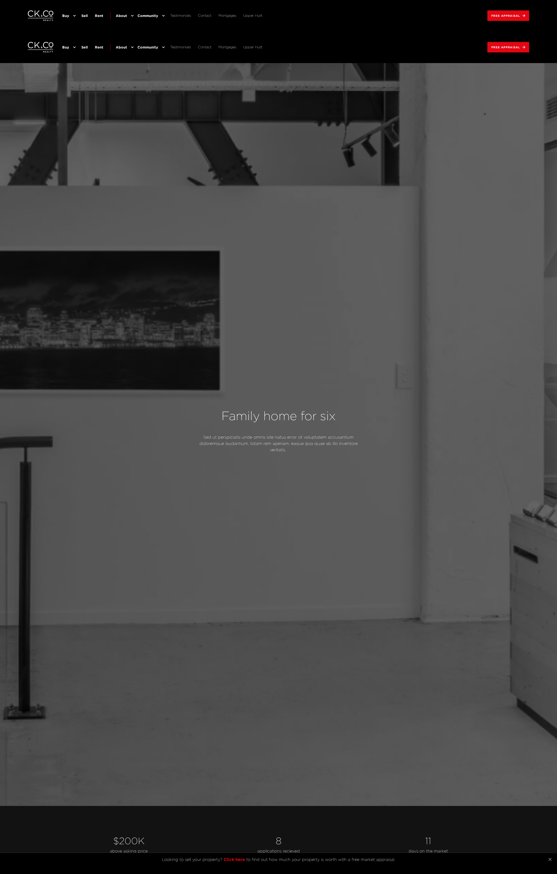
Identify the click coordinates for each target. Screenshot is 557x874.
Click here (234, 859)
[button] (68, 16)
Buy (65, 16)
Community (148, 16)
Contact (204, 15)
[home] (41, 15)
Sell (84, 16)
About (121, 16)
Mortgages (227, 15)
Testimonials (180, 15)
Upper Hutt (252, 15)
